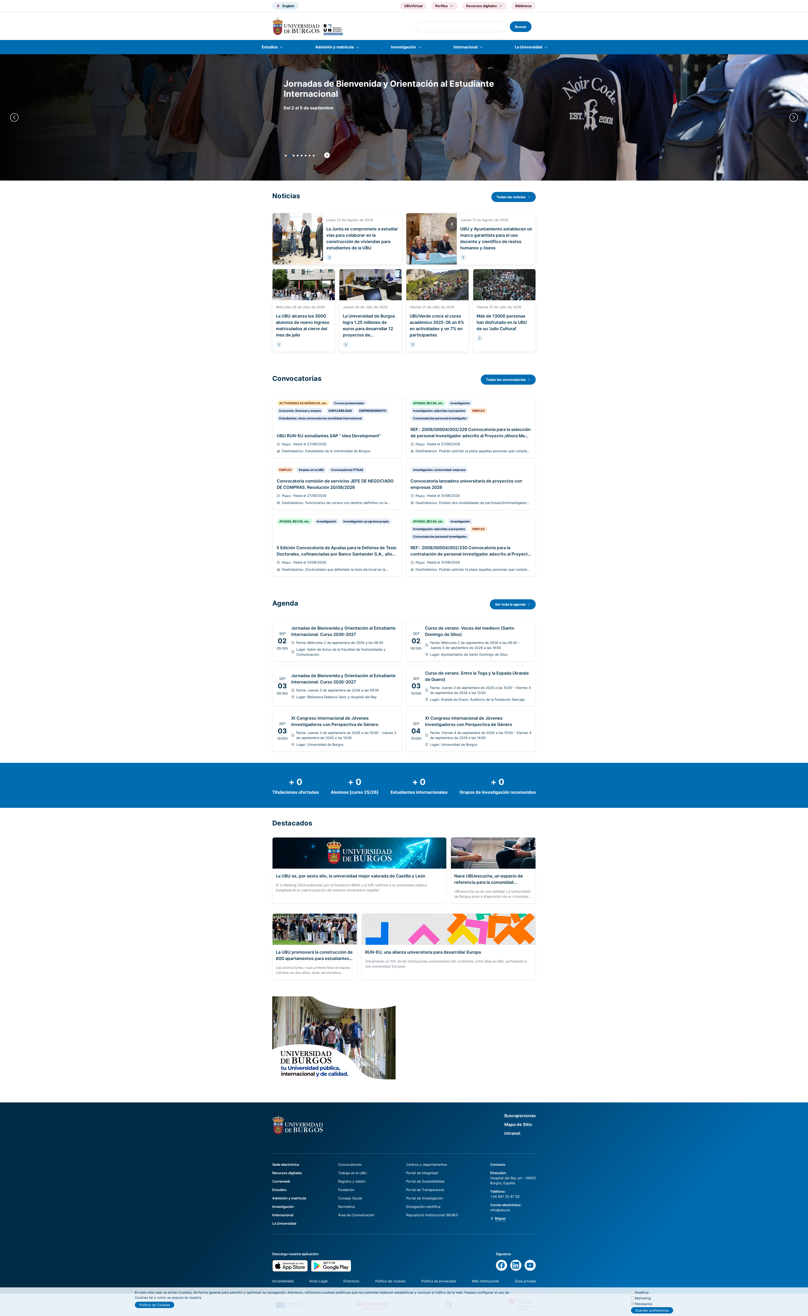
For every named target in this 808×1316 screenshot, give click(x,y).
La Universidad (528, 47)
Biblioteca (523, 6)
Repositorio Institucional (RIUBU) (432, 1215)
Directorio (351, 1281)
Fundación (346, 1190)
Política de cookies (390, 1281)
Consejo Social (350, 1198)
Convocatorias (349, 1164)
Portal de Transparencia (425, 1190)
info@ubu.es (500, 1210)
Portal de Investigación (424, 1198)
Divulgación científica (423, 1206)
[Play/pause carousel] (327, 155)
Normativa (346, 1206)
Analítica (642, 1292)
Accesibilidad (283, 1281)
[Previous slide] (14, 117)
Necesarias (643, 1304)
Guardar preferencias (652, 1310)
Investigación (403, 47)
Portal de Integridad (422, 1173)
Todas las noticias (511, 197)
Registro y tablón (351, 1181)
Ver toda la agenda (510, 604)
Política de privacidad (438, 1281)
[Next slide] (793, 117)
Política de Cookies (154, 1305)
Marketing (643, 1298)
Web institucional (485, 1281)
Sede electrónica (285, 1164)
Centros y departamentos (426, 1164)
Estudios (270, 47)
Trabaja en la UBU (352, 1173)
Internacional (465, 47)
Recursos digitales (287, 1173)
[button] (285, 155)
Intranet (512, 1133)
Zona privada (525, 1281)
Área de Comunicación (356, 1215)
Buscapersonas (520, 1115)
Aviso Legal (318, 1281)
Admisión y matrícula (334, 47)
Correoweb (281, 1181)
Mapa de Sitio (518, 1124)
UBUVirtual (413, 6)
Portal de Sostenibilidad (425, 1181)
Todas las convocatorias (506, 380)
